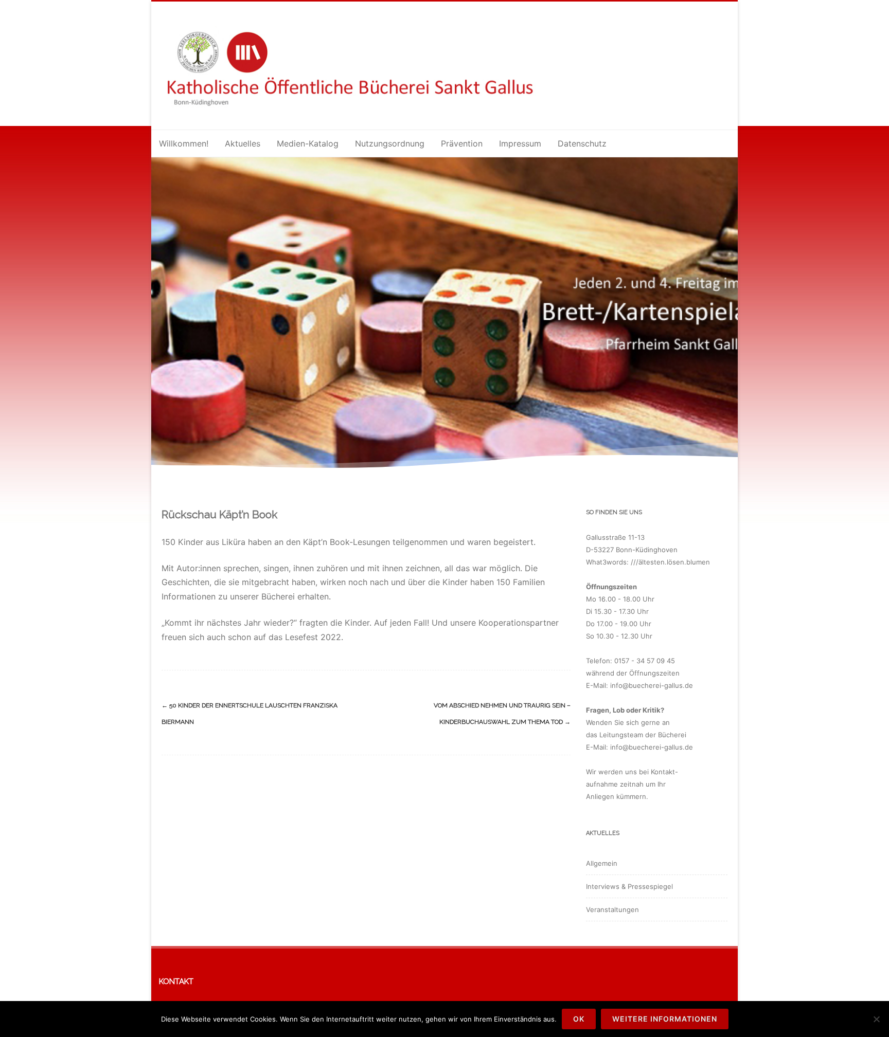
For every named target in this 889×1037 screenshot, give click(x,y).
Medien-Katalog (308, 143)
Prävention (462, 143)
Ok (578, 1018)
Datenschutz (582, 143)
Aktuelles (242, 143)
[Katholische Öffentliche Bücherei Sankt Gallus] (363, 113)
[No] (876, 1019)
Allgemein (601, 863)
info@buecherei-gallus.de (651, 685)
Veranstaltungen (612, 909)
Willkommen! (183, 143)
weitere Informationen (664, 1018)
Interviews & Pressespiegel (629, 886)
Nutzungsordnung (389, 143)
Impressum (520, 143)
